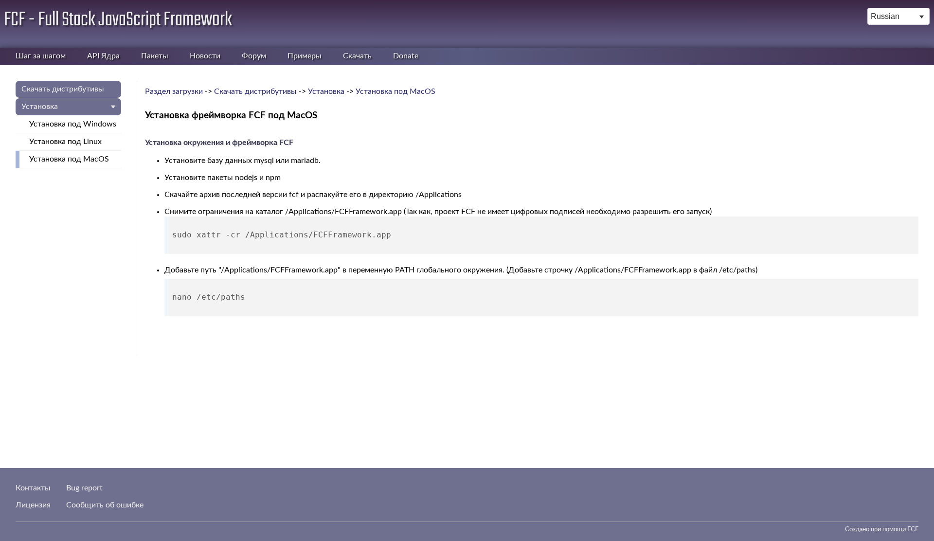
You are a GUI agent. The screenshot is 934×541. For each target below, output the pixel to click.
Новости (205, 56)
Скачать (357, 56)
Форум (254, 56)
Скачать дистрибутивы (62, 89)
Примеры (304, 56)
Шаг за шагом (41, 56)
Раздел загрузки (174, 91)
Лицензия (33, 505)
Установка (39, 106)
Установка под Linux (65, 141)
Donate (405, 56)
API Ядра (103, 56)
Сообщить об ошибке (105, 505)
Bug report (84, 488)
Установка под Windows (72, 124)
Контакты (33, 488)
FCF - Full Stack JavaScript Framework (118, 20)
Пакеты (154, 56)
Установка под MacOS (69, 159)
